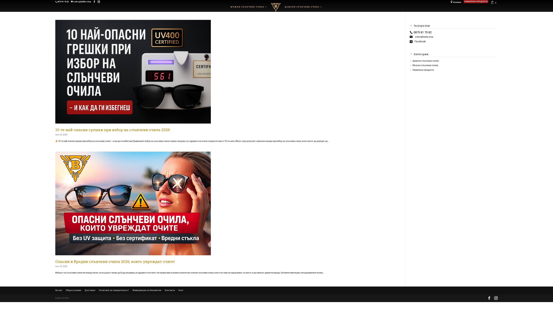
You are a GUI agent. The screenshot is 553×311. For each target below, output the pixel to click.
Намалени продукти (475, 1)
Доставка (90, 290)
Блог (181, 290)
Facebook (418, 41)
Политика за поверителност (114, 290)
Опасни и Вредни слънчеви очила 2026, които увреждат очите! (115, 261)
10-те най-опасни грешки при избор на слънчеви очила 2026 (112, 129)
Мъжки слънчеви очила (247, 7)
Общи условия (73, 290)
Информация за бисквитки (147, 290)
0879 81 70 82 (63, 2)
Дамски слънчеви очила (302, 7)
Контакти (455, 2)
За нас (58, 290)
